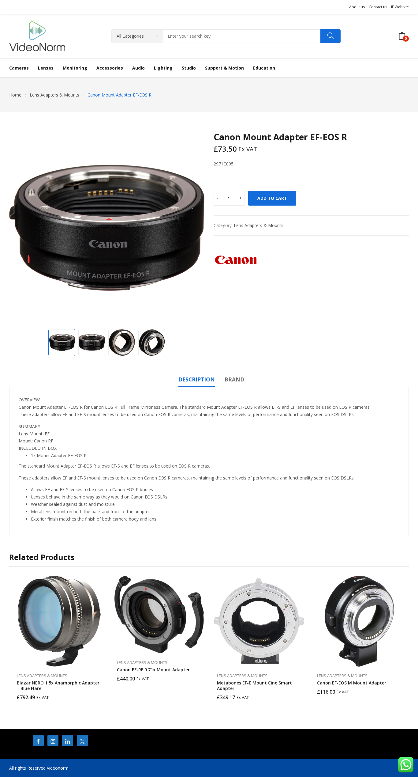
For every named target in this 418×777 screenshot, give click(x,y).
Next (197, 228)
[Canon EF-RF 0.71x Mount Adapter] (159, 615)
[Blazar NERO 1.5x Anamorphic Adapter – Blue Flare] (59, 621)
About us (357, 6)
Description (196, 379)
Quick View (101, 582)
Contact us (378, 6)
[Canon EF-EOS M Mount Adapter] (359, 621)
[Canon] (236, 260)
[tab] (196, 380)
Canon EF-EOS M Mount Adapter (351, 683)
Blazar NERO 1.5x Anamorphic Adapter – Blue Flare (58, 685)
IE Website (400, 6)
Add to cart (272, 198)
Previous (17, 228)
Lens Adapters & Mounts (258, 225)
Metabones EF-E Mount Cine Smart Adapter (254, 685)
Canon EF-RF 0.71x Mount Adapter (153, 670)
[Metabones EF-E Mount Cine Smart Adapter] (259, 621)
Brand (234, 379)
